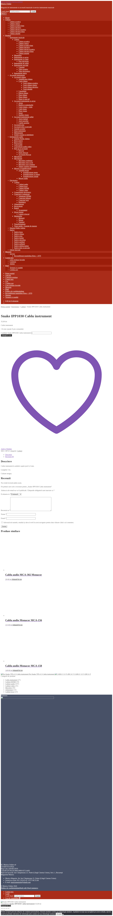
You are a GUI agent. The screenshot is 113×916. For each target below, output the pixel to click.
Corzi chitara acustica (30, 83)
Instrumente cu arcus (21, 57)
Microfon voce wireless (27, 164)
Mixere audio (23, 178)
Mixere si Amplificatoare (22, 168)
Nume (4, 514)
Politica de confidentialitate (14, 291)
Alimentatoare (19, 204)
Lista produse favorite (17, 260)
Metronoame (18, 133)
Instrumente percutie (21, 65)
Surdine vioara (24, 115)
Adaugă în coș (6, 335)
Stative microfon (20, 240)
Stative (12, 230)
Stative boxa (18, 232)
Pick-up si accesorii (21, 149)
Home (7, 18)
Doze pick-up (23, 153)
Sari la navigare (6, 2)
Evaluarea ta (6, 494)
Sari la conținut (17, 2)
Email (3, 518)
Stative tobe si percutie (22, 248)
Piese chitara (23, 97)
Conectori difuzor (25, 198)
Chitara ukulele (15, 34)
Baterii (16, 208)
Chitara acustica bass (17, 26)
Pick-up (21, 151)
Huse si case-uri (24, 99)
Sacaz (21, 113)
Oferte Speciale (15, 250)
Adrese (12, 264)
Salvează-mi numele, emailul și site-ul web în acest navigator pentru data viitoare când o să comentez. (39, 522)
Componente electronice (22, 192)
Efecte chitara (23, 93)
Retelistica (22, 202)
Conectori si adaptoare (22, 194)
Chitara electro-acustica (18, 30)
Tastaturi (21, 222)
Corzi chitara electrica (30, 87)
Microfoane (18, 159)
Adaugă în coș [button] (17, 579)
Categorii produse (11, 277)
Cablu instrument (11, 809)
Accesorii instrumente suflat (23, 117)
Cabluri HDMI (24, 188)
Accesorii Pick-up (25, 155)
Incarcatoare (18, 206)
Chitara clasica (15, 24)
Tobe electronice (24, 71)
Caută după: (5, 11)
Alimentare (9, 819)
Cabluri (16, 182)
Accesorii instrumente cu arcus (24, 101)
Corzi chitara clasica (30, 85)
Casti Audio (18, 145)
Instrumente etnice (20, 73)
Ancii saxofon (23, 121)
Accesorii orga (19, 125)
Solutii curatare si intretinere (24, 135)
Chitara (7, 20)
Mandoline (18, 55)
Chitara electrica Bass (17, 32)
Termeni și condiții (16, 268)
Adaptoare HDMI (25, 196)
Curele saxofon (24, 123)
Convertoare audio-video (22, 147)
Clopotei (21, 67)
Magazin (8, 252)
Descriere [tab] (8, 455)
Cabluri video (23, 190)
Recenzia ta (5, 510)
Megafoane (18, 157)
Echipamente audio (16, 137)
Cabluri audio (23, 184)
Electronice (14, 180)
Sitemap (8, 295)
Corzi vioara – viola (25, 107)
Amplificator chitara (25, 79)
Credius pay (14, 270)
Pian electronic (24, 61)
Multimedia (18, 216)
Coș (6, 281)
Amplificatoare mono (30, 172)
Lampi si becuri (24, 214)
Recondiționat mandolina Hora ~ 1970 (27, 256)
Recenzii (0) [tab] (9, 457)
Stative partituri (19, 242)
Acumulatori (23, 210)
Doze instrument (20, 131)
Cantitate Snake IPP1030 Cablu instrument (16, 333)
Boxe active (18, 143)
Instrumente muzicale (17, 37)
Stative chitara (19, 234)
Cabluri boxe (23, 186)
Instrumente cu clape (21, 59)
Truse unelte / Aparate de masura (25, 226)
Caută (33, 11)
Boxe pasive (18, 141)
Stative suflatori (19, 244)
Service (12, 254)
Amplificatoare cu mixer (31, 174)
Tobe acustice (23, 69)
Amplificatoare (24, 170)
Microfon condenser (26, 161)
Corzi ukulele (27, 89)
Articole (8, 275)
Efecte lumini (18, 212)
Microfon (8, 817)
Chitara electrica (15, 28)
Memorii (21, 218)
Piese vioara (23, 111)
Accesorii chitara (20, 77)
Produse (8, 35)
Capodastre (22, 91)
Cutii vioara (23, 109)
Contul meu (9, 258)
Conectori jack (24, 200)
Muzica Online (6, 4)
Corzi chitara (23, 81)
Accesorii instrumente (17, 75)
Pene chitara (23, 95)
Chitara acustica (15, 22)
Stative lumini (19, 238)
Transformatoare (19, 224)
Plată (7, 266)
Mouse (21, 220)
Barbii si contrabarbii (26, 105)
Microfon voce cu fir (26, 162)
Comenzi (13, 262)
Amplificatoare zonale (30, 176)
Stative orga (18, 236)
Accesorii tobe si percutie (23, 127)
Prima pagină (9, 273)
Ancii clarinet (23, 119)
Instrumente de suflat (21, 63)
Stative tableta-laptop (21, 246)
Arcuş (21, 103)
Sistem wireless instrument (28, 166)
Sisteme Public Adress (22, 139)
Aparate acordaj (19, 129)
